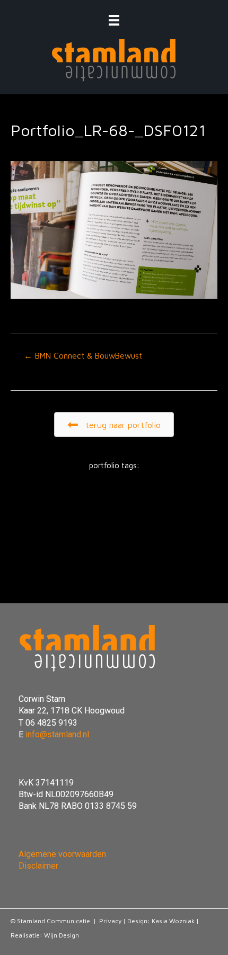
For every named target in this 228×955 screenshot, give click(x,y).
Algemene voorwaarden (62, 854)
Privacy (110, 921)
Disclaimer (38, 866)
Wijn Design (61, 935)
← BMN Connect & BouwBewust (83, 355)
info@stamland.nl (57, 734)
